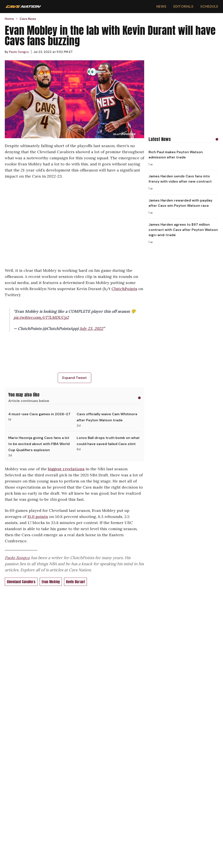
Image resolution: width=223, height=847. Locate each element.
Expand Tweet (74, 377)
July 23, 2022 (91, 328)
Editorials (183, 6)
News (161, 6)
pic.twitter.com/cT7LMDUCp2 (41, 317)
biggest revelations (66, 468)
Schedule (209, 6)
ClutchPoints (124, 288)
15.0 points (37, 516)
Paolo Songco (17, 557)
